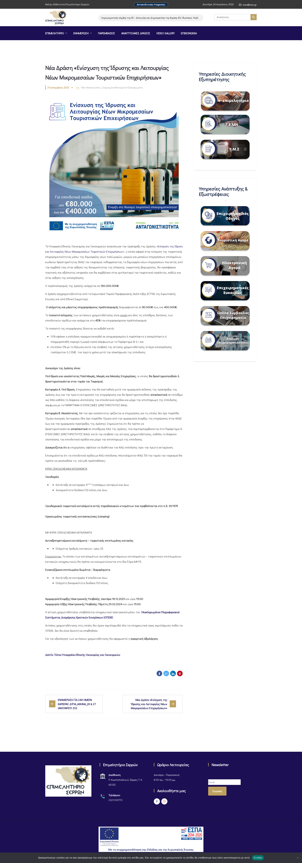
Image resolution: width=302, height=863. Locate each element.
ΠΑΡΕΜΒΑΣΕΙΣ (106, 33)
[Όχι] (297, 858)
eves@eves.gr (250, 4)
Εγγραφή (217, 791)
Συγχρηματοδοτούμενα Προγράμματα (122, 87)
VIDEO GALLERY (165, 33)
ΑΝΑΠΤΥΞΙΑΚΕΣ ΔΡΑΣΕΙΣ (135, 33)
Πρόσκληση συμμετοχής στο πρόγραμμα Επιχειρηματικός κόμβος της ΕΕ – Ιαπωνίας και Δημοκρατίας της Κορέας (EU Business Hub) (114, 17)
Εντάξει (258, 857)
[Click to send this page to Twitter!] (166, 673)
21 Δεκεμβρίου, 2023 (58, 87)
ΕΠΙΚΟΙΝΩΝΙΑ (189, 33)
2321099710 (116, 800)
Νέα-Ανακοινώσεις (90, 87)
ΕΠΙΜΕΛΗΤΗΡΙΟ (54, 33)
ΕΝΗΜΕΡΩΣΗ (81, 33)
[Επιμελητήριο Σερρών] (55, 17)
